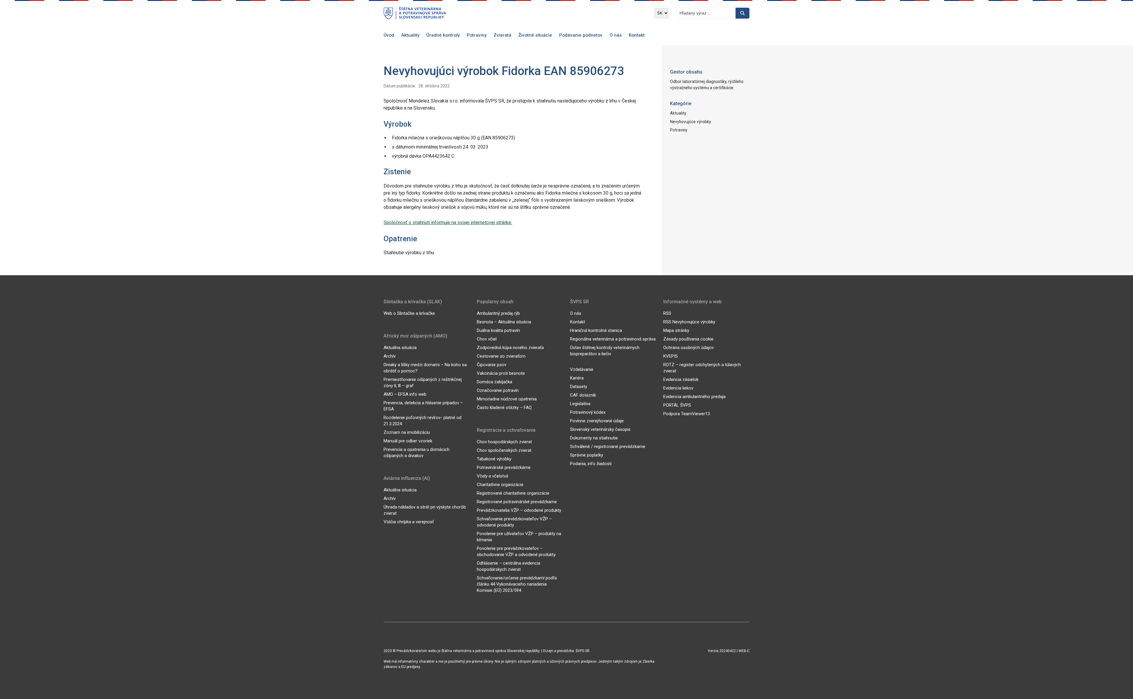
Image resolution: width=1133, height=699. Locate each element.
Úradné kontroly (443, 35)
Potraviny (477, 35)
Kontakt (637, 35)
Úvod (389, 35)
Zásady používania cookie (688, 339)
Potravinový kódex (587, 412)
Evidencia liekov (678, 388)
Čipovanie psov (491, 364)
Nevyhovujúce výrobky (690, 121)
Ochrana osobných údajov (688, 347)
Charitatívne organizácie (500, 484)
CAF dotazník (583, 395)
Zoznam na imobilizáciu (407, 432)
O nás (616, 35)
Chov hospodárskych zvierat (504, 441)
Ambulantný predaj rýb (498, 313)
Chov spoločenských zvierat (504, 450)
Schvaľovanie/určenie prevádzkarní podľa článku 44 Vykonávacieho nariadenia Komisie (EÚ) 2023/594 (517, 584)
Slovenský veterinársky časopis (600, 429)
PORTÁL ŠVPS (677, 405)
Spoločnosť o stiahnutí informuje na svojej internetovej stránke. (448, 222)
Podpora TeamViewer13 (686, 413)
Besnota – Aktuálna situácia (504, 322)
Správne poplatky (586, 455)
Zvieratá (502, 35)
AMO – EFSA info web (405, 394)
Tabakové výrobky (494, 459)
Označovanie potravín (498, 390)
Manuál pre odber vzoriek (408, 441)
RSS (667, 313)
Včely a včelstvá (492, 476)
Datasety (578, 386)
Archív (390, 356)
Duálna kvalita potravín (498, 330)
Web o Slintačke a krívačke (409, 313)
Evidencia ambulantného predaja (694, 396)
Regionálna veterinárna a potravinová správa (613, 339)
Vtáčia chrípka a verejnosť (409, 521)
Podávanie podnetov (580, 35)
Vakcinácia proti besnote (501, 373)
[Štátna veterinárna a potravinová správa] (415, 13)
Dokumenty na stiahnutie (594, 438)
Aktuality (410, 35)
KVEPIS (670, 356)
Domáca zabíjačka (494, 381)
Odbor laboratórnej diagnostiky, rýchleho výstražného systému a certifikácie (707, 84)
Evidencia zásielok (680, 379)
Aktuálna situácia (400, 347)
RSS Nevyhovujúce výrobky (689, 322)
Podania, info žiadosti (591, 463)
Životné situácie (535, 35)
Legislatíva (580, 403)
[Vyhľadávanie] (742, 13)
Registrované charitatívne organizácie (513, 493)
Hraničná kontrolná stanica (596, 330)
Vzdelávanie (581, 369)
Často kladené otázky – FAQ (504, 407)
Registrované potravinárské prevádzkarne (517, 501)
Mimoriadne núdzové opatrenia (507, 399)
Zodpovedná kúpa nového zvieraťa (510, 347)
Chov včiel (487, 339)
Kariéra (577, 378)
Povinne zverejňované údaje (597, 420)
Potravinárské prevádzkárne (504, 467)
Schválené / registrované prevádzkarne (607, 446)
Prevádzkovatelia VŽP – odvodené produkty (519, 510)
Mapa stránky (676, 330)
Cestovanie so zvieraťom (501, 356)
